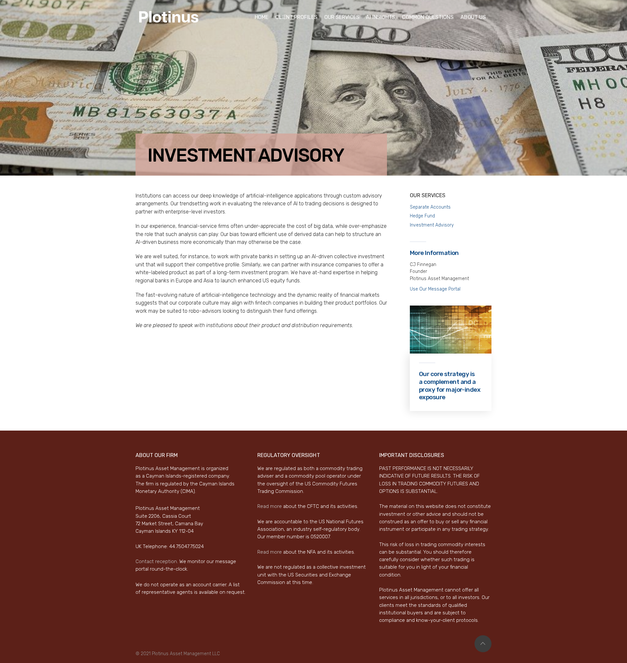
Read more (269, 506)
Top (482, 643)
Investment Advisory (432, 225)
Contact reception (156, 561)
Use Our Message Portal (435, 289)
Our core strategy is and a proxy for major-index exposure (449, 385)
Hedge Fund (422, 216)
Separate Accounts (430, 207)
